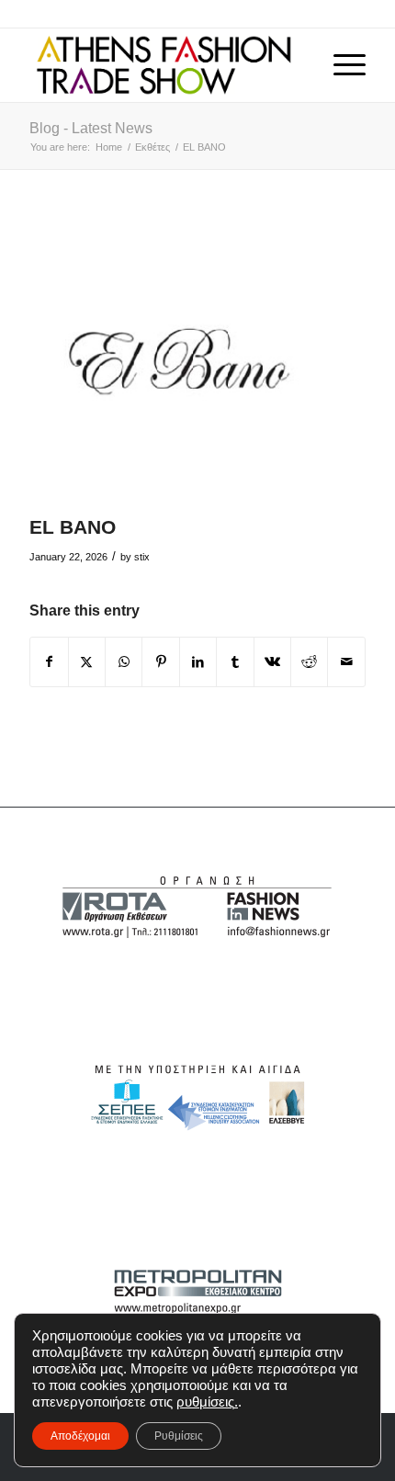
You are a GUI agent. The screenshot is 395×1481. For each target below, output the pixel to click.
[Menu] (340, 65)
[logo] (163, 65)
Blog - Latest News (90, 128)
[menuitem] (340, 65)
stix (142, 556)
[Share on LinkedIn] (198, 662)
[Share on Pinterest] (160, 662)
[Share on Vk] (272, 662)
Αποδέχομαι (80, 1436)
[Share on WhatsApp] (123, 662)
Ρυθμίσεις (178, 1436)
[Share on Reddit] (309, 662)
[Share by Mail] (346, 662)
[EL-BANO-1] (174, 361)
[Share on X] (87, 662)
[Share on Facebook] (48, 662)
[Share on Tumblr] (235, 662)
